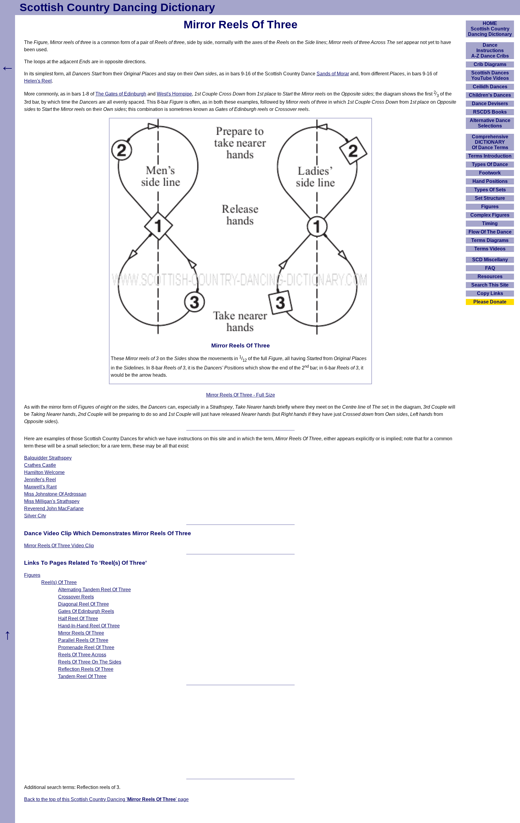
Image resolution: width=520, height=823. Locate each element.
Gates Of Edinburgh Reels (86, 611)
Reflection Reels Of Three (85, 669)
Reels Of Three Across (82, 654)
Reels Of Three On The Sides (89, 661)
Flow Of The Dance (490, 231)
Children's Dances (490, 95)
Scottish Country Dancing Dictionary (117, 7)
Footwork (490, 172)
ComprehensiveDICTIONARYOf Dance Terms (490, 142)
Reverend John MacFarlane (54, 508)
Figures (32, 575)
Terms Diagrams (490, 240)
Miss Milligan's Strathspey (51, 501)
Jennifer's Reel (40, 479)
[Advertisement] (240, 732)
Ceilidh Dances (490, 86)
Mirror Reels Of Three (81, 633)
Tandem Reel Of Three (82, 676)
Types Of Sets (490, 189)
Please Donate (489, 301)
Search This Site (490, 284)
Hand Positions (490, 181)
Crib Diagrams (490, 64)
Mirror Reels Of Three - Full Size (240, 394)
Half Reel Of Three (78, 618)
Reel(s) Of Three (59, 582)
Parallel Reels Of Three (83, 640)
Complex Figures (489, 215)
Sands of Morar (333, 73)
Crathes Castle (40, 465)
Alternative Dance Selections (490, 123)
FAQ (490, 268)
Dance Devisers (490, 103)
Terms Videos (490, 248)
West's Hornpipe (174, 93)
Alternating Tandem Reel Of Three (94, 589)
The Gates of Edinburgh (120, 93)
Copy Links (490, 293)
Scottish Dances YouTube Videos (490, 75)
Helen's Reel (38, 80)
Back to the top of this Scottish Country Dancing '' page (106, 799)
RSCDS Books (490, 112)
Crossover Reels (76, 596)
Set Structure (490, 198)
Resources (490, 276)
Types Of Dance (490, 164)
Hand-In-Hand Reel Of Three (89, 625)
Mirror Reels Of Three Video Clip (59, 545)
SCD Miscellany (490, 259)
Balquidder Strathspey (48, 457)
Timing (490, 223)
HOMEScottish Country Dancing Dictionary (490, 29)
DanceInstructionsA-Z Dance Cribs (490, 50)
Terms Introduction (490, 156)
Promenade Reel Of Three (86, 647)
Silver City (35, 515)
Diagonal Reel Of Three (83, 604)
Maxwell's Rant (40, 486)
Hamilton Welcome (44, 472)
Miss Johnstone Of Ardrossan (55, 494)
